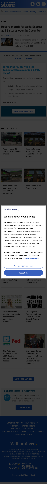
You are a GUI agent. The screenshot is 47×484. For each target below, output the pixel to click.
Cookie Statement (31, 258)
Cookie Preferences (23, 265)
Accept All (23, 273)
